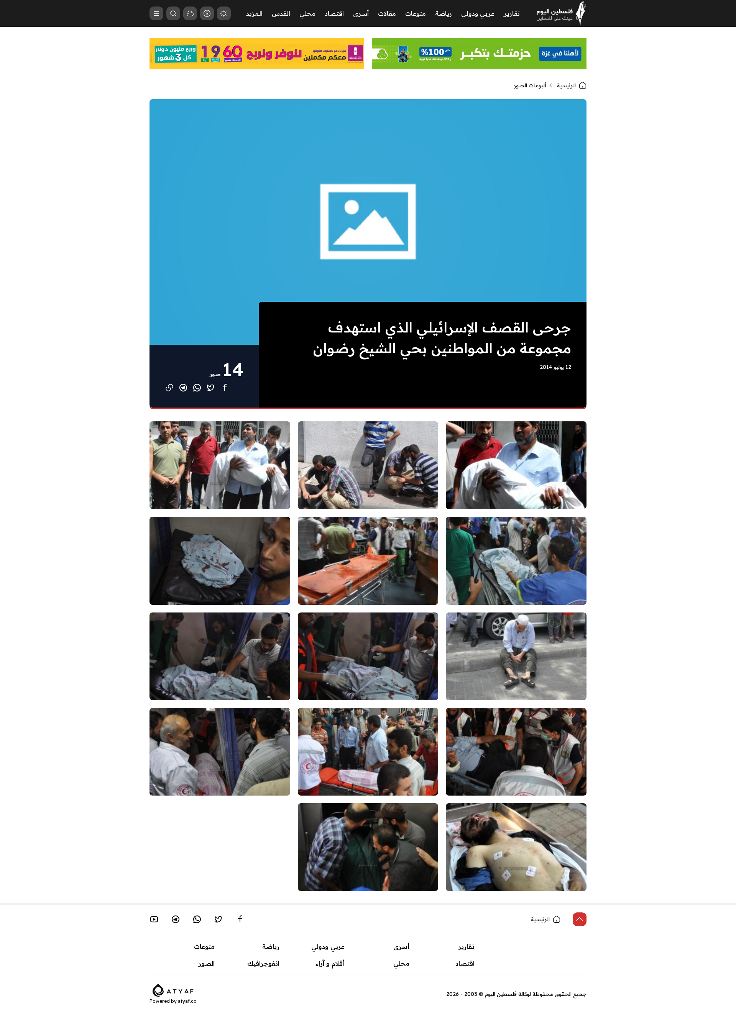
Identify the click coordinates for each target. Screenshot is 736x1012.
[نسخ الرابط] (169, 387)
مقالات (387, 13)
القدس (281, 13)
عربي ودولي (478, 13)
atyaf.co (187, 1001)
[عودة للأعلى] (579, 919)
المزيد (254, 13)
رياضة (443, 13)
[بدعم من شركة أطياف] (173, 989)
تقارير (512, 13)
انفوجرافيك (263, 963)
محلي (307, 13)
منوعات (415, 13)
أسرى (361, 13)
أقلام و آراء (330, 963)
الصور (207, 963)
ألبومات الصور (530, 85)
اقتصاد (334, 13)
